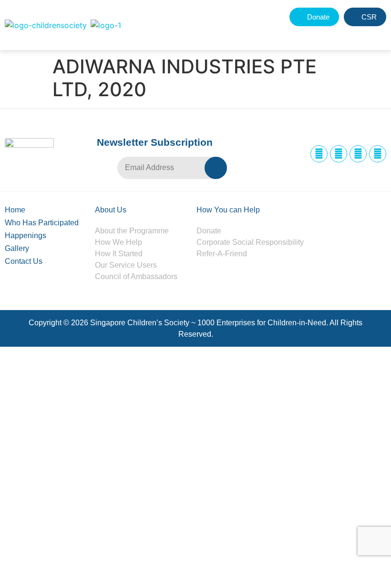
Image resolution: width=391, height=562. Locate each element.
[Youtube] (377, 153)
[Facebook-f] (319, 153)
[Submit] (216, 168)
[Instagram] (338, 153)
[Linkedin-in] (358, 153)
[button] (356, 34)
